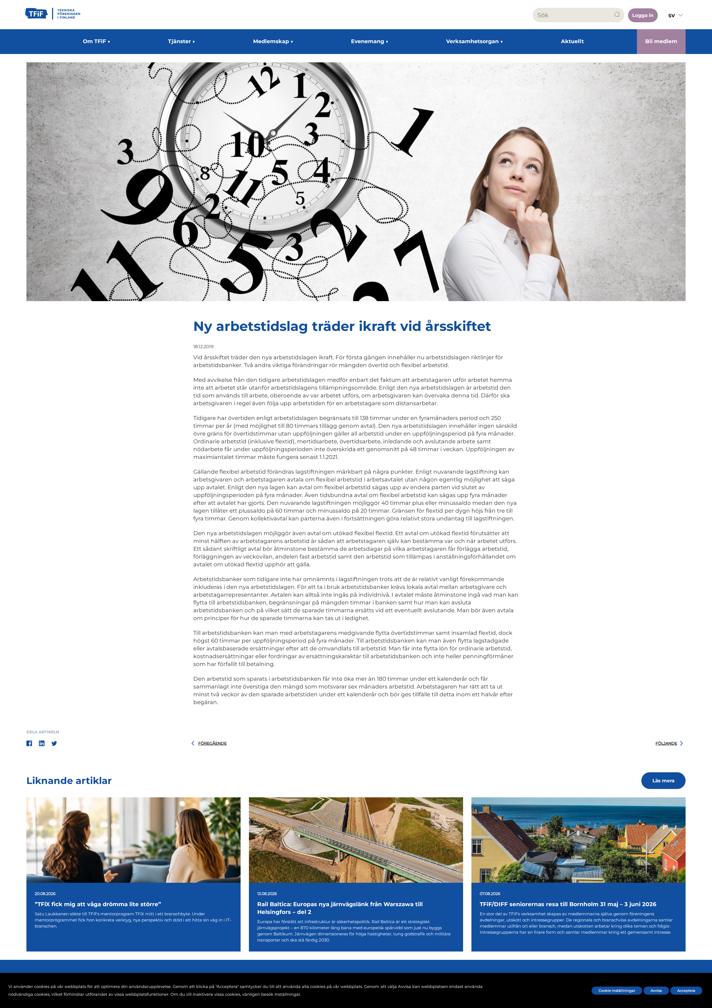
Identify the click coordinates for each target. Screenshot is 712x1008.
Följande (666, 743)
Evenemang (367, 41)
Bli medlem (661, 41)
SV (671, 15)
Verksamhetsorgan (472, 41)
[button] (617, 15)
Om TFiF (94, 41)
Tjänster (179, 41)
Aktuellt (572, 41)
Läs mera (663, 780)
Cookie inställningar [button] (617, 990)
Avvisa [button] (656, 990)
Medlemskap (271, 41)
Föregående (212, 743)
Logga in (643, 15)
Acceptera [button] (686, 990)
